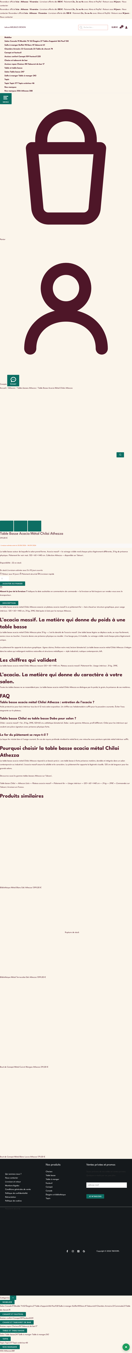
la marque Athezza (63, 611)
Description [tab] (9, 603)
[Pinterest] (78, 1251)
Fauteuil (49, 1183)
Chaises (49, 1172)
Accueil (3, 388)
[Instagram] (73, 1251)
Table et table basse (13, 68)
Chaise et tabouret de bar (16, 60)
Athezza (11, 388)
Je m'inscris (95, 1196)
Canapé (49, 1187)
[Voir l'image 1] (6, 526)
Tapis (7, 80)
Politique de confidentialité (16, 1193)
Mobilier (8, 38)
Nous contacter (6, 17)
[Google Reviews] (84, 1251)
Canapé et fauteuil (13, 53)
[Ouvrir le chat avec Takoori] (126, 1347)
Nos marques (10, 87)
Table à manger (52, 1179)
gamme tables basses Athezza (29, 776)
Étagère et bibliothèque (56, 1195)
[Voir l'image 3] (34, 526)
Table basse (51, 1176)
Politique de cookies (13, 1201)
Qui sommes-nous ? (13, 1174)
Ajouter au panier (13, 583)
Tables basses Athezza (26, 388)
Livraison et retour (13, 1182)
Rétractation (10, 1197)
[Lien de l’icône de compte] (126, 27)
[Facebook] (67, 1251)
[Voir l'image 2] (20, 526)
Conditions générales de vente (18, 1189)
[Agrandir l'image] (120, 454)
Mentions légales (12, 1186)
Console (49, 1191)
